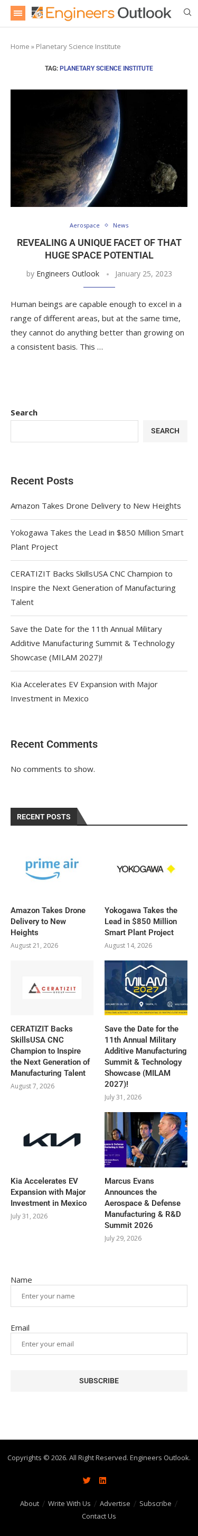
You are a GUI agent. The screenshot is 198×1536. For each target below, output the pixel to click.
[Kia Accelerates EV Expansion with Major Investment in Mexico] (52, 1139)
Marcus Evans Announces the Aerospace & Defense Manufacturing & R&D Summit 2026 (143, 1203)
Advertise (115, 1503)
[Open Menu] (18, 13)
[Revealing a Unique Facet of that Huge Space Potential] (99, 148)
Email (20, 1327)
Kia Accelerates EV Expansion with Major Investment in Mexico (49, 1192)
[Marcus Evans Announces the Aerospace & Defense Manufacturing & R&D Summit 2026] (146, 1139)
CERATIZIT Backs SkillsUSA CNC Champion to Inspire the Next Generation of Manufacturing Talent (93, 587)
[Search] (187, 13)
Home (20, 46)
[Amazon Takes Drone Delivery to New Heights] (52, 869)
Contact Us (99, 1516)
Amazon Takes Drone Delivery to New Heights (96, 505)
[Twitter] (87, 1480)
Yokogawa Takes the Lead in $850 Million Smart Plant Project (141, 921)
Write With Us (69, 1503)
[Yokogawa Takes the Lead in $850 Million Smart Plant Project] (146, 869)
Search (24, 412)
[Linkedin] (103, 1480)
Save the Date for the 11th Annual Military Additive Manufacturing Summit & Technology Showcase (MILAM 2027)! (93, 642)
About (29, 1503)
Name (21, 1279)
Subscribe (155, 1503)
